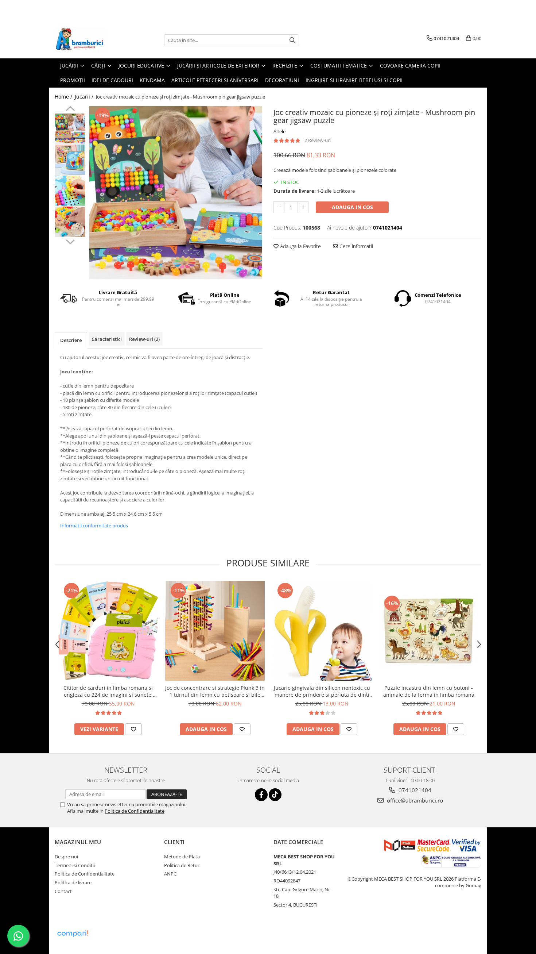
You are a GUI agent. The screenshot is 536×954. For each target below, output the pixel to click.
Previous (70, 109)
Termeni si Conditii (75, 865)
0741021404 (414, 790)
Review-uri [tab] (144, 339)
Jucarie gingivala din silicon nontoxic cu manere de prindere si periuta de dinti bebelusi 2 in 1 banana (322, 691)
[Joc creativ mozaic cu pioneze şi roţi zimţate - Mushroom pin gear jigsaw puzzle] (176, 192)
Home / (64, 96)
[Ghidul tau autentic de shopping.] (73, 933)
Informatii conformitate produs (94, 525)
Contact (63, 891)
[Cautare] (292, 40)
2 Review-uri (317, 140)
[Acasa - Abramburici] (91, 40)
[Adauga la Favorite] (133, 729)
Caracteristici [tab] (107, 339)
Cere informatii (355, 246)
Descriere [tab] (71, 340)
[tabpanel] (176, 192)
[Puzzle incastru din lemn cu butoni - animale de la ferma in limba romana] (428, 631)
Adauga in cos (352, 207)
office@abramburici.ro (414, 800)
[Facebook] (261, 794)
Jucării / (85, 96)
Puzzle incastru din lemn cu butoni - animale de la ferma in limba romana (428, 691)
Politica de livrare (73, 882)
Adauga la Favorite (300, 246)
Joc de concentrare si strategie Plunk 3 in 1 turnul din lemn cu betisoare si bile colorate (215, 691)
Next (70, 241)
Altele (279, 131)
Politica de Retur (181, 865)
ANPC (170, 873)
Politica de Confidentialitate (134, 811)
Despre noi (66, 856)
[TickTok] (275, 794)
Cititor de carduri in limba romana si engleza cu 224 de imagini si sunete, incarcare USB (108, 691)
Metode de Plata (182, 856)
